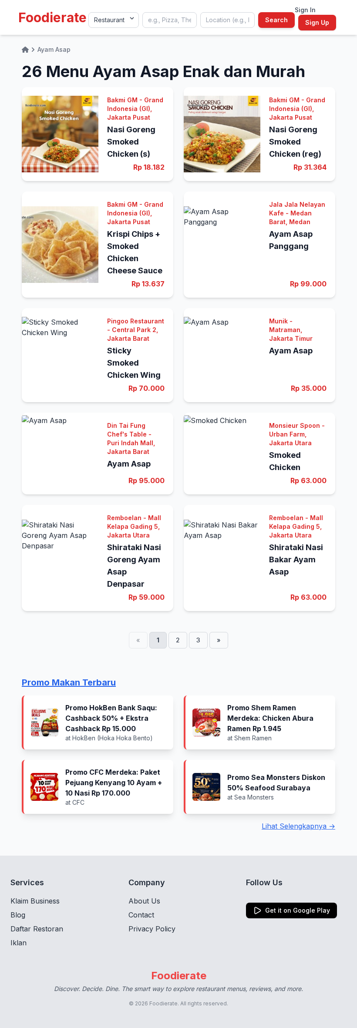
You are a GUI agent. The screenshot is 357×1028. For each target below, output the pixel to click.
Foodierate (52, 17)
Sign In (305, 9)
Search (276, 20)
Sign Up (317, 22)
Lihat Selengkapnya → (298, 826)
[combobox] (169, 20)
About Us (144, 901)
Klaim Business (35, 901)
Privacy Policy (151, 928)
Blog (17, 914)
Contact (141, 914)
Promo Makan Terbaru (69, 682)
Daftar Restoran (36, 928)
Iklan (18, 942)
